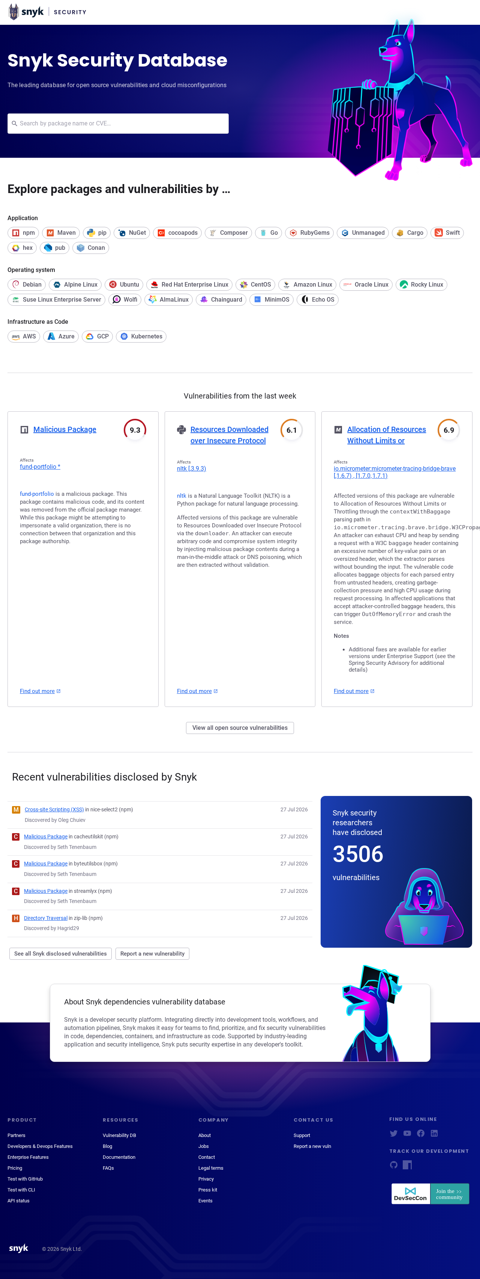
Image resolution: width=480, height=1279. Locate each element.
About (204, 1135)
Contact (206, 1157)
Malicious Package (64, 429)
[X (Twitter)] (393, 1135)
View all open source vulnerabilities (240, 727)
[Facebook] (420, 1135)
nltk (191, 468)
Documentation (119, 1157)
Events (205, 1200)
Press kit (207, 1190)
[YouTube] (407, 1135)
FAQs (108, 1168)
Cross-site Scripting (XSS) (54, 809)
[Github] (393, 1167)
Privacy (206, 1179)
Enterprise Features (28, 1157)
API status (19, 1200)
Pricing (15, 1168)
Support (302, 1135)
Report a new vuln (312, 1146)
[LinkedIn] (434, 1135)
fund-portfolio (40, 466)
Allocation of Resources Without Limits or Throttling (386, 440)
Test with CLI (21, 1190)
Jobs (203, 1146)
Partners (17, 1135)
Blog (107, 1146)
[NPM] (407, 1167)
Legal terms (211, 1168)
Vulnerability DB (119, 1135)
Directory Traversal (46, 918)
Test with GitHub (25, 1179)
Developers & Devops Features (40, 1146)
